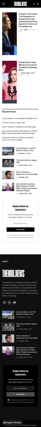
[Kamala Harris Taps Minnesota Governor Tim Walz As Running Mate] (9, 82)
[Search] (38, 3)
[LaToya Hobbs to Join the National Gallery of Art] (8, 151)
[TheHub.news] (20, 4)
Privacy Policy (21, 237)
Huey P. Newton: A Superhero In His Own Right (19, 127)
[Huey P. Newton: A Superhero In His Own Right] (8, 175)
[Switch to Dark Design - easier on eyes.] (34, 4)
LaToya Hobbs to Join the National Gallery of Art (19, 118)
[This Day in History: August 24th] (8, 163)
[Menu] (3, 3)
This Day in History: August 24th (13, 123)
